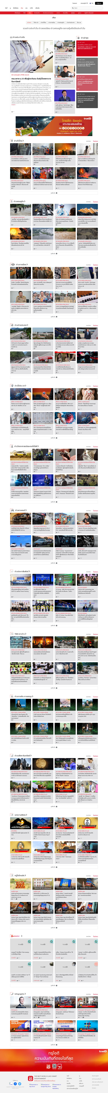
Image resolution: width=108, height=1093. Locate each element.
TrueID (10, 3)
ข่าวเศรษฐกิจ (61, 22)
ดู (10, 8)
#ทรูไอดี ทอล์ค (14, 891)
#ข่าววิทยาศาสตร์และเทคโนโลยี (18, 462)
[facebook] (15, 1083)
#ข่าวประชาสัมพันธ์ (15, 587)
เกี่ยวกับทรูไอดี (95, 1076)
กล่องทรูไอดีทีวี (70, 1086)
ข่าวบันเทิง (37, 13)
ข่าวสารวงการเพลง (48, 13)
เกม (26, 8)
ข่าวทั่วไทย (43, 22)
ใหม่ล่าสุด (95, 141)
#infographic (14, 1010)
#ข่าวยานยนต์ (14, 526)
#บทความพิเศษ (59, 794)
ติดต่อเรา (94, 1088)
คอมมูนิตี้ (81, 1086)
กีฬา (24, 13)
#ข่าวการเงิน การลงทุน (16, 712)
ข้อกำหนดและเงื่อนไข (96, 1079)
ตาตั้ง (31, 8)
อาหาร (58, 13)
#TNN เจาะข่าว (59, 79)
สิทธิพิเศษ (15, 8)
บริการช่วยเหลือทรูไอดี (72, 1088)
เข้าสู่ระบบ (99, 3)
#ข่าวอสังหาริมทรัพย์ (16, 772)
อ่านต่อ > (13, 105)
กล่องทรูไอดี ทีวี (84, 3)
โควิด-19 (36, 22)
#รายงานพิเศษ (59, 831)
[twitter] (19, 1083)
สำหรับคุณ (17, 13)
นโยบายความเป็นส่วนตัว (97, 1082)
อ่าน (22, 8)
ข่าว (30, 13)
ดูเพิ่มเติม (53, 193)
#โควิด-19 (13, 402)
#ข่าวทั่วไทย (15, 75)
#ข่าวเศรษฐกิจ (14, 217)
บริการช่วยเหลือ (95, 1085)
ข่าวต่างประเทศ (70, 22)
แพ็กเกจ (81, 1083)
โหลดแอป (75, 3)
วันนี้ (6, 8)
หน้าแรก (29, 22)
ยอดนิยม (88, 141)
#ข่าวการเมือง (14, 280)
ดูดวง (79, 13)
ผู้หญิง (73, 13)
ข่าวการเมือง (52, 22)
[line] (10, 1083)
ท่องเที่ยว (65, 13)
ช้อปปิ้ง (68, 1083)
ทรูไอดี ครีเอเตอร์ (88, 13)
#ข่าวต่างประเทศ (82, 97)
